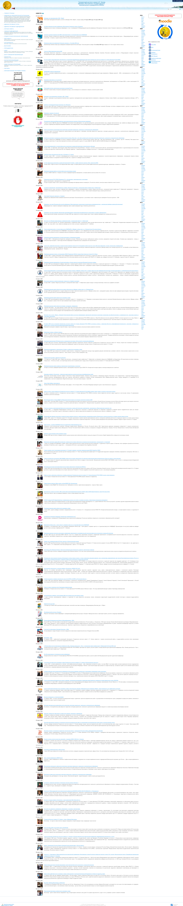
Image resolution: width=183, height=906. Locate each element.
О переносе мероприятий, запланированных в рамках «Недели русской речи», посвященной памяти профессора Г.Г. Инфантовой (72, 187)
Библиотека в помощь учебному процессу (53, 332)
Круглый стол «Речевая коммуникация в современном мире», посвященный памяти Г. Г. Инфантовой (66, 220)
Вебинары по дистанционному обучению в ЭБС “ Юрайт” (56, 96)
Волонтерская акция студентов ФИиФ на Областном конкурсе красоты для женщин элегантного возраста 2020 (68, 399)
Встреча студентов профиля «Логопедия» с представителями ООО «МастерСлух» (62, 800)
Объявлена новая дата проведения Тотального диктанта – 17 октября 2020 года (61, 43)
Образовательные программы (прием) (15, 70)
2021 (141, 106)
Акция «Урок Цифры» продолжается (52, 383)
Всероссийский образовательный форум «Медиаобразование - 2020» (59, 620)
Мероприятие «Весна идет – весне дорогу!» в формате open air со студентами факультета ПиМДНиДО (66, 524)
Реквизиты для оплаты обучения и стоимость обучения (18, 85)
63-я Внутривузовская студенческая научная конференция (57, 654)
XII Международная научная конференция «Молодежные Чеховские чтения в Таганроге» (63, 26)
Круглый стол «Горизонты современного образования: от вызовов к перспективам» (62, 808)
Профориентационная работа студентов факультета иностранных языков (60, 171)
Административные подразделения (14, 26)
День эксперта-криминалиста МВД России (53, 757)
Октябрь (143, 33)
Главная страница (9, 13)
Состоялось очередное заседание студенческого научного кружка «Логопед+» (61, 782)
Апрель (143, 22)
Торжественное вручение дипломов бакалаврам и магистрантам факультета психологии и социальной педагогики (69, 864)
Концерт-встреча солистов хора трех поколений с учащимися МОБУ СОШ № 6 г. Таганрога (64, 739)
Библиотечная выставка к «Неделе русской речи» (55, 357)
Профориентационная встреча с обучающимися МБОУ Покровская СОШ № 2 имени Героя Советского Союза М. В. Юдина (70, 254)
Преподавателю (8, 48)
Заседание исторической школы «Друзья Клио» (54, 749)
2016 (141, 202)
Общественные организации (12, 64)
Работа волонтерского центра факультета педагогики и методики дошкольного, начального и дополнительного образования (71, 129)
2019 (141, 144)
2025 (141, 28)
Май (142, 21)
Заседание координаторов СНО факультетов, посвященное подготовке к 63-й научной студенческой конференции (69, 341)
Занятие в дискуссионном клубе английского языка (55, 433)
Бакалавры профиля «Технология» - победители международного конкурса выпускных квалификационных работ (68, 374)
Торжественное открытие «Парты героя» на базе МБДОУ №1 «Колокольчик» (60, 483)
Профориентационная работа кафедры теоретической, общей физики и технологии (62, 366)
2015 (141, 221)
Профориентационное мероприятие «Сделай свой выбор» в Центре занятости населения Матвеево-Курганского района (70, 262)
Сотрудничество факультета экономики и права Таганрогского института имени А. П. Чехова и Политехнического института (71, 662)
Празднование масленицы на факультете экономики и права (57, 891)
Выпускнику (7, 45)
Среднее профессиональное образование (16, 36)
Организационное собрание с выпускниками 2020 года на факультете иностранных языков (63, 595)
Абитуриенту (7, 38)
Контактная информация (11, 60)
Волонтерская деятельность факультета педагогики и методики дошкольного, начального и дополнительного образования (71, 766)
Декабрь (143, 30)
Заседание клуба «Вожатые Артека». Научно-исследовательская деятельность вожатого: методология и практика (69, 549)
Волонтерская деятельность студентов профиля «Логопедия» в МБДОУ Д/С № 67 (62, 568)
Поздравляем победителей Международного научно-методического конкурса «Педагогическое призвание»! (67, 121)
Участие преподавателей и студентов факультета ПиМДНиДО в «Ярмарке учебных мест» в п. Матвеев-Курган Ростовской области (72, 229)
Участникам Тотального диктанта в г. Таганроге (54, 196)
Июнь (142, 19)
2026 (141, 15)
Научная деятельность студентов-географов (54, 697)
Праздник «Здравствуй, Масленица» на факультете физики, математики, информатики (63, 713)
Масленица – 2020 (48, 637)
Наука (5, 50)
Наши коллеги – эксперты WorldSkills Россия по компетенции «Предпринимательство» (63, 424)
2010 (141, 318)
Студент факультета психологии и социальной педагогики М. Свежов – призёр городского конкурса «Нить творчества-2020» (71, 162)
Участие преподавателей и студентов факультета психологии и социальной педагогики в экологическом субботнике (69, 146)
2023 (141, 67)
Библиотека (7, 56)
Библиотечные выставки (49, 603)
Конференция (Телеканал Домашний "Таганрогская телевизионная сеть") (60, 516)
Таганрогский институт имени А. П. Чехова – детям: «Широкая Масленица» (60, 819)
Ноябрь (143, 31)
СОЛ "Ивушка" (154, 56)
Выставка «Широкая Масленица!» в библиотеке (54, 882)
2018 (141, 163)
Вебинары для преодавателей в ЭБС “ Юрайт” (54, 18)
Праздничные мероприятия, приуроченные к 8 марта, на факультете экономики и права (63, 349)
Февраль (143, 25)
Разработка (175, 905)
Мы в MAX (153, 44)
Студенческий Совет (155, 50)
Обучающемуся (8, 42)
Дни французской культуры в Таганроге (52, 612)
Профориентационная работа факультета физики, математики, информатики (60, 306)
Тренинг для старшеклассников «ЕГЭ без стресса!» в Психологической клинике (61, 541)
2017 (141, 183)
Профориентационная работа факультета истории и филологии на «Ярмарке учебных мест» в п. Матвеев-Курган (68, 289)
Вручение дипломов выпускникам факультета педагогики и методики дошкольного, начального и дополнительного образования (72, 705)
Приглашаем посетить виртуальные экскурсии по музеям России (58, 88)
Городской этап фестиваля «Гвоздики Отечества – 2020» (56, 629)
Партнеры (7, 68)
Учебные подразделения (11, 31)
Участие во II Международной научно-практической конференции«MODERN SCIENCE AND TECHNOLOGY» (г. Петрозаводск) (71, 791)
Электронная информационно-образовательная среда (165, 16)
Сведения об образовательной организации (16, 15)
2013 (141, 260)
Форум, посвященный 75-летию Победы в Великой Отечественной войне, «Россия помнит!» (64, 845)
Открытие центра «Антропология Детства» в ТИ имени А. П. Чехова (59, 154)
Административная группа (11, 24)
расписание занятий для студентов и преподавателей (18, 77)
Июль (142, 18)
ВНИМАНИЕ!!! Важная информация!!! (52, 71)
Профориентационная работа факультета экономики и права (57, 297)
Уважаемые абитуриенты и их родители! (53, 79)
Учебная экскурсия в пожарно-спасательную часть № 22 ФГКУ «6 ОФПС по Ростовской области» (65, 578)
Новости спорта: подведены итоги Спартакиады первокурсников (58, 587)
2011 (141, 299)
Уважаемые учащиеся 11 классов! (51, 113)
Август (142, 16)
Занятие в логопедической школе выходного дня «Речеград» (57, 104)
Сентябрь (143, 34)
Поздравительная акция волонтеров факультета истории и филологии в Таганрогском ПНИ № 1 (65, 466)
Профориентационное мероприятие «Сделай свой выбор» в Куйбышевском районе (62, 237)
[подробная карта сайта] (2, 904)
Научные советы (9, 28)
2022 (141, 86)
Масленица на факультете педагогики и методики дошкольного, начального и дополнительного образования (68, 774)
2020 (141, 125)
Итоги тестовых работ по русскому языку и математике (56, 827)
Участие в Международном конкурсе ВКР (53, 51)
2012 (141, 279)
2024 (141, 48)
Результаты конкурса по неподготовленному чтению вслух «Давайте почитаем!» (61, 281)
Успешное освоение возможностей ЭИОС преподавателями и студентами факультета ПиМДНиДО (65, 34)
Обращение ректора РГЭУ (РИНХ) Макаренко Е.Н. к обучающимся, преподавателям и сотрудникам (65, 179)
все (42, 13)
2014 (141, 241)
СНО (152, 47)
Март (142, 24)
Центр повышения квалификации (13, 54)
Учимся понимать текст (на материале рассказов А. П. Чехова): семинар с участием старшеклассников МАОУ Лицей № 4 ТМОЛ (72, 450)
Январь (143, 27)
